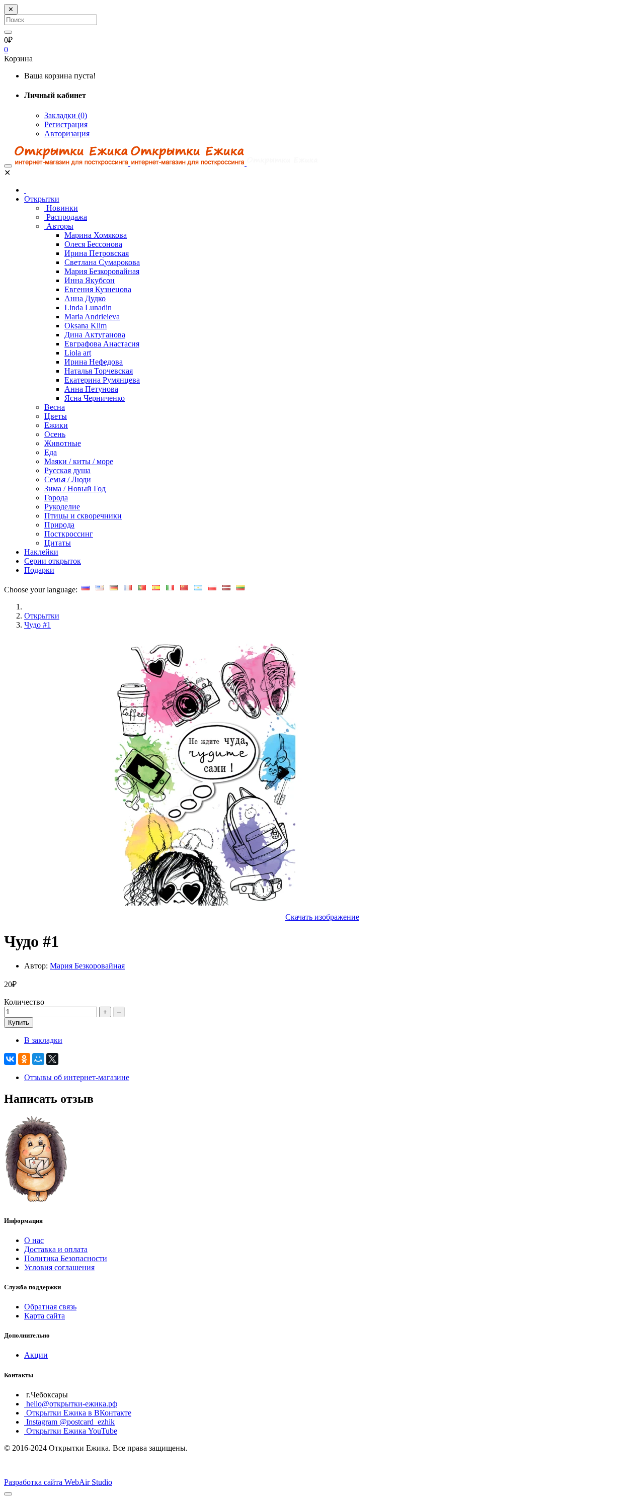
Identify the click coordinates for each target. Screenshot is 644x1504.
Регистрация (66, 124)
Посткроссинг (68, 533)
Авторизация (67, 133)
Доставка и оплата (56, 1249)
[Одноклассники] (24, 1059)
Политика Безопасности (65, 1258)
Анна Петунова (91, 389)
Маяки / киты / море (78, 461)
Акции (36, 1355)
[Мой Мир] (38, 1059)
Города (56, 497)
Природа (59, 524)
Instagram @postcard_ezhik (69, 1422)
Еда (50, 452)
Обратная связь (50, 1306)
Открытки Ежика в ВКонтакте (77, 1412)
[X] (52, 1059)
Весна (54, 407)
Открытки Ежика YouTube (70, 1431)
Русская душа (67, 470)
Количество (24, 1002)
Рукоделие (62, 506)
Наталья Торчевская (98, 371)
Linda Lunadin (88, 307)
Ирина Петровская (96, 253)
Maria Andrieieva (92, 316)
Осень (54, 434)
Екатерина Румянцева (102, 380)
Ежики (56, 425)
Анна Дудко (85, 298)
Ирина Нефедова (93, 362)
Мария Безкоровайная (101, 271)
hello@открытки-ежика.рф (70, 1403)
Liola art (77, 352)
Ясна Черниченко (94, 398)
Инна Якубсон (89, 280)
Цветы (55, 416)
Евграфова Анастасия (101, 343)
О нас (34, 1240)
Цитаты (57, 543)
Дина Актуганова (94, 334)
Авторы (58, 226)
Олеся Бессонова (93, 244)
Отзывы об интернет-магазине (76, 1077)
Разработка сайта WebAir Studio (58, 1482)
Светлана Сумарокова (102, 262)
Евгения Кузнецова (97, 289)
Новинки (61, 208)
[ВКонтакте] (10, 1059)
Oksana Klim (85, 325)
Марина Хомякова (95, 235)
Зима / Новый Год (75, 488)
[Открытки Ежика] (36, 1200)
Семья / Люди (67, 479)
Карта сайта (44, 1315)
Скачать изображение (322, 917)
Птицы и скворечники (83, 515)
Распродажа (65, 217)
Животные (62, 443)
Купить (18, 1022)
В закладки (43, 1040)
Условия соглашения (59, 1267)
